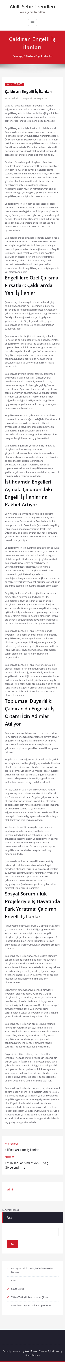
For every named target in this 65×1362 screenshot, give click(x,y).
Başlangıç (18, 56)
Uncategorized (40, 98)
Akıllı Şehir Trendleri (32, 6)
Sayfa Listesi (17, 1288)
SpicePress (53, 1351)
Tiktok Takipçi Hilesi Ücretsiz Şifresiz (30, 1297)
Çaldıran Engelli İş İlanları (39, 56)
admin (15, 98)
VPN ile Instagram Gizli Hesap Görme (31, 1305)
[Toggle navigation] (32, 22)
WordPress (31, 1351)
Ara (9, 1217)
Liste (13, 1280)
